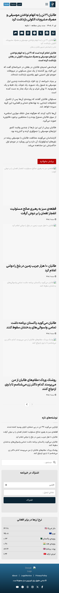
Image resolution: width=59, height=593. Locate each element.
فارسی (19, 4)
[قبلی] (32, 405)
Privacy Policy (41, 576)
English (13, 4)
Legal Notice (26, 576)
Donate (6, 4)
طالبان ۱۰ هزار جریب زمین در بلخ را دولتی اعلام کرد (31, 268)
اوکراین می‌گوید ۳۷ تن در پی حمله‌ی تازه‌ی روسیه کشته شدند (32, 427)
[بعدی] (27, 405)
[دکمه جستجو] (54, 462)
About (14, 576)
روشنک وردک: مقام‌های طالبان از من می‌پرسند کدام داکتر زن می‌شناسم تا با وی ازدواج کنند (30, 384)
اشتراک (29, 500)
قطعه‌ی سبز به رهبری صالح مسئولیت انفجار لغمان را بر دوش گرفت (33, 211)
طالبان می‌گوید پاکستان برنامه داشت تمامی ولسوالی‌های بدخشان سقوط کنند (31, 325)
